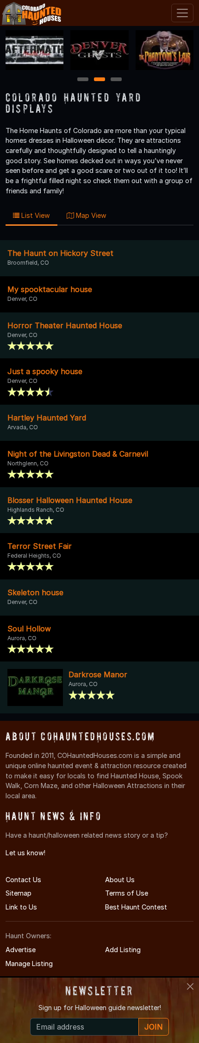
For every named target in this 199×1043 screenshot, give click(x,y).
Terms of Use (126, 893)
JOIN (153, 1026)
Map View (90, 215)
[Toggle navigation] (182, 13)
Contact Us (23, 880)
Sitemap (18, 893)
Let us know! (25, 853)
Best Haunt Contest (136, 907)
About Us (120, 880)
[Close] (190, 986)
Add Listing (123, 950)
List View (34, 215)
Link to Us (21, 907)
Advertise (21, 950)
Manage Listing (29, 963)
